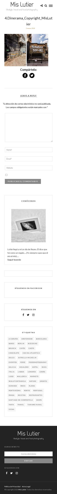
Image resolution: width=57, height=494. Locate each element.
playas (32, 386)
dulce (12, 357)
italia (11, 372)
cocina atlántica (31, 353)
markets (34, 376)
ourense (13, 386)
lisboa (21, 372)
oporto (43, 381)
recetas (22, 395)
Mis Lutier (22, 489)
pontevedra (15, 390)
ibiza (44, 367)
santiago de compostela (21, 400)
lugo (11, 376)
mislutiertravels (17, 381)
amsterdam (27, 339)
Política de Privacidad (12, 486)
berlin (21, 343)
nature (32, 381)
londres (32, 372)
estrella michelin (27, 357)
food (22, 362)
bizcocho (32, 343)
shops (39, 400)
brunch (12, 348)
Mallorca (22, 376)
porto (27, 390)
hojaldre (24, 367)
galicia (12, 367)
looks (42, 372)
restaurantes (35, 395)
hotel (35, 367)
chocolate (14, 353)
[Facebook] (23, 315)
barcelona (41, 339)
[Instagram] (33, 315)
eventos (13, 362)
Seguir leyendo (14, 259)
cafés (22, 348)
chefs (31, 348)
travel (21, 404)
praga (11, 395)
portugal (38, 390)
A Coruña (13, 339)
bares (11, 343)
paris (23, 386)
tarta (11, 404)
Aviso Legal (26, 486)
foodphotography (38, 362)
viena (11, 409)
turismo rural (35, 404)
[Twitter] (28, 315)
